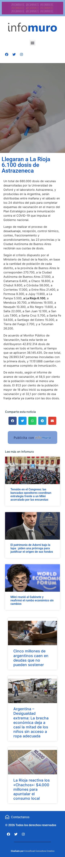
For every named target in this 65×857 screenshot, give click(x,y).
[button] (33, 43)
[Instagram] (21, 54)
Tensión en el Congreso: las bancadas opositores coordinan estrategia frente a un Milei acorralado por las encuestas (30, 495)
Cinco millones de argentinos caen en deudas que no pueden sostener (30, 658)
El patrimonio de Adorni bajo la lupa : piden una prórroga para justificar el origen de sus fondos (31, 548)
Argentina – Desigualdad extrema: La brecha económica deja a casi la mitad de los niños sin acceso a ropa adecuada (31, 722)
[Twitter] (14, 54)
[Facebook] (6, 54)
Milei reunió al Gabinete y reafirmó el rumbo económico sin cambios (32, 600)
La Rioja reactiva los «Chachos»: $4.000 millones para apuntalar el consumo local (31, 789)
